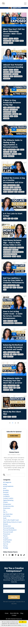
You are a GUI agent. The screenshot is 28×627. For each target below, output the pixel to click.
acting (5, 107)
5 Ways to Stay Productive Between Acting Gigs (12, 102)
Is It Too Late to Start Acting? (12, 214)
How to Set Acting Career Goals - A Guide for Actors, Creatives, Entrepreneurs (12, 314)
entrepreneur (17, 72)
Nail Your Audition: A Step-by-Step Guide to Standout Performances (13, 280)
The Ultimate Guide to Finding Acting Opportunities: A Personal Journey (12, 143)
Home (6, 613)
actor (18, 107)
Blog (21, 613)
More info (24, 625)
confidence (6, 72)
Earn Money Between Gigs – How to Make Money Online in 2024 (12, 242)
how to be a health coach (17, 252)
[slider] (14, 25)
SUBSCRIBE (14, 436)
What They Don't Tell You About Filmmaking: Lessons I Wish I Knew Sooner (13, 32)
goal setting (6, 76)
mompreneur (11, 156)
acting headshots (11, 107)
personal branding (18, 76)
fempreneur (15, 74)
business (11, 38)
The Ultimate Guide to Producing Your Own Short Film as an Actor (12, 380)
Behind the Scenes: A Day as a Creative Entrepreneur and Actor (14, 180)
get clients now (7, 154)
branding (5, 38)
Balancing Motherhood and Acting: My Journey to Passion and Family (13, 347)
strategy (11, 43)
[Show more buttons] (25, 25)
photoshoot (6, 534)
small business (7, 78)
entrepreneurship (7, 74)
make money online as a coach (10, 254)
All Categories (7, 482)
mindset (16, 116)
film (13, 40)
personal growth (7, 256)
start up (14, 256)
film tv (17, 40)
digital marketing (7, 111)
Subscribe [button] (14, 597)
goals (11, 76)
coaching (16, 38)
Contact (14, 615)
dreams (11, 72)
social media (6, 118)
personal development (8, 323)
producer (6, 43)
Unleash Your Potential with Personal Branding (13, 66)
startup (18, 256)
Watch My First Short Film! (12, 413)
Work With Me (14, 613)
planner (21, 40)
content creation (7, 40)
